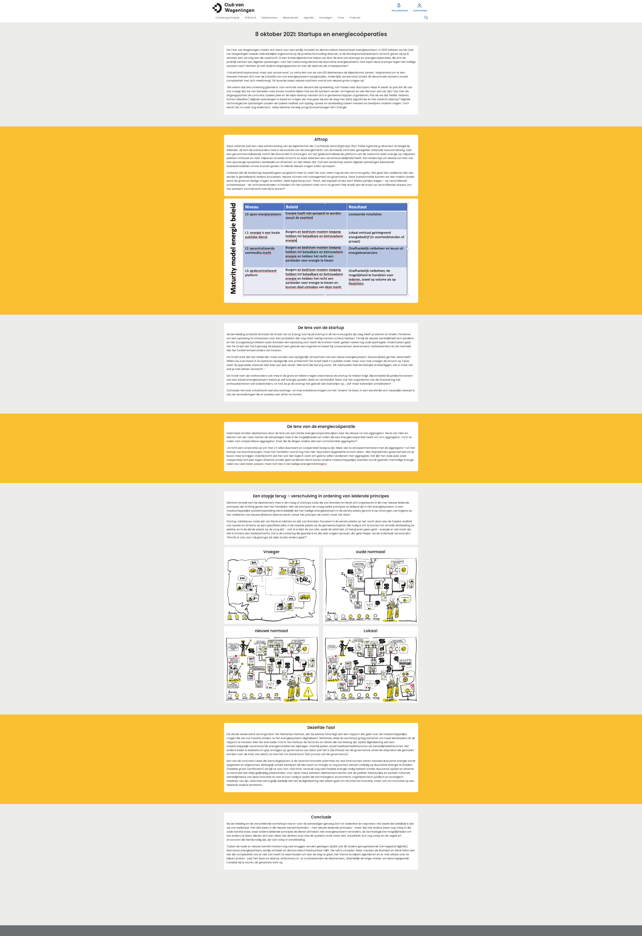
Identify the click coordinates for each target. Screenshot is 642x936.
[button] (227, 17)
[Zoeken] (426, 18)
